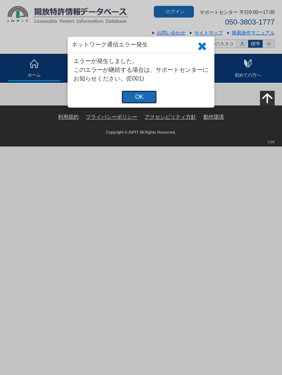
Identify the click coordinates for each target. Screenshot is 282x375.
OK (139, 97)
